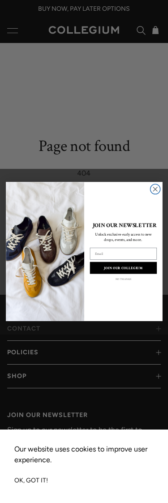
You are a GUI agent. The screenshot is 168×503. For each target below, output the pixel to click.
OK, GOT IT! (31, 480)
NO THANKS (123, 279)
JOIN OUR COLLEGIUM (123, 268)
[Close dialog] (155, 189)
